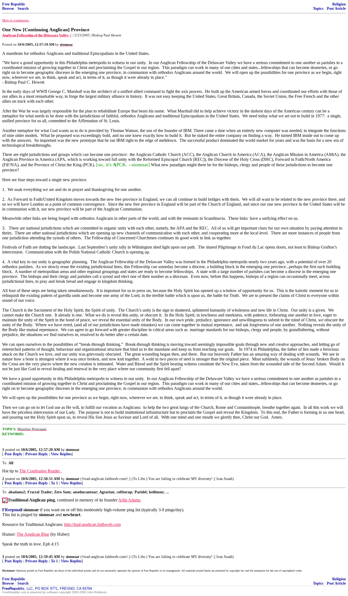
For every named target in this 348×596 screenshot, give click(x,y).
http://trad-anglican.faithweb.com (92, 524)
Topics (318, 9)
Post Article (336, 9)
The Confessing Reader (40, 471)
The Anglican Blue (33, 534)
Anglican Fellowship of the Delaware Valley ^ (37, 35)
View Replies (61, 454)
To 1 (54, 483)
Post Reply (13, 454)
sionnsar (72, 450)
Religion (339, 4)
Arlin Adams (129, 500)
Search (23, 9)
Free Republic (13, 4)
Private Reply (36, 454)
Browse (8, 9)
